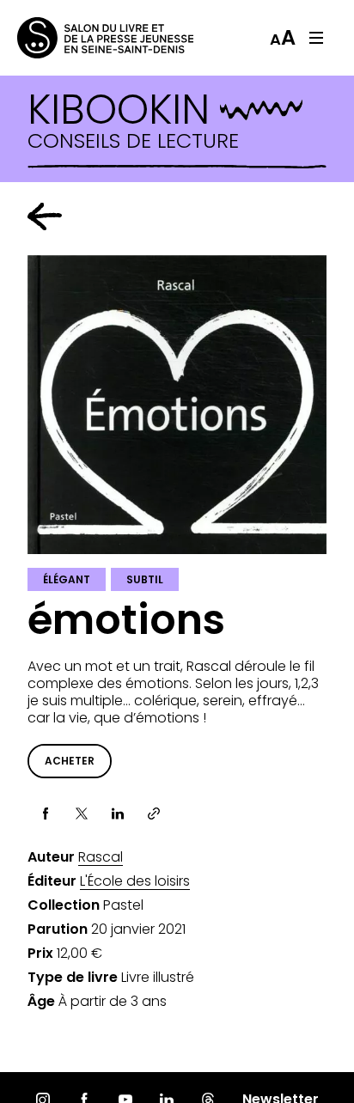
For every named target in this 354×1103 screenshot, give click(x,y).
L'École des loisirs (135, 881)
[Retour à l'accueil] (86, 37)
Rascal (100, 857)
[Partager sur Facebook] (45, 813)
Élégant (66, 579)
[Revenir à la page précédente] (44, 216)
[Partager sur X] (82, 813)
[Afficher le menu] (316, 37)
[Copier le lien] (154, 813)
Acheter (70, 760)
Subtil (144, 579)
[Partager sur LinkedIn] (118, 813)
